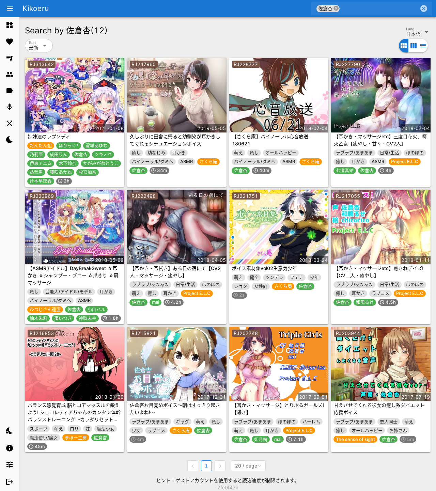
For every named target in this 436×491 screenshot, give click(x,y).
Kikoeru (35, 8)
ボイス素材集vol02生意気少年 (264, 268)
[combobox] (379, 8)
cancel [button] (336, 8)
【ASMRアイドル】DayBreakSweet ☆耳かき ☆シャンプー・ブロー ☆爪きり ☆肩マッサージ (73, 275)
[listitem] (9, 25)
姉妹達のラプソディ (49, 136)
